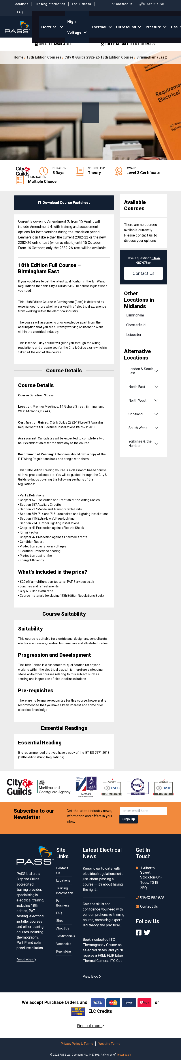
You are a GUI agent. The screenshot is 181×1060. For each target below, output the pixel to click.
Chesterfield (135, 325)
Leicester (133, 335)
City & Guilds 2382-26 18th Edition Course (98, 57)
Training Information (50, 4)
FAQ (20, 12)
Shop (60, 920)
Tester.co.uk (123, 1054)
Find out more (89, 1025)
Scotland (135, 414)
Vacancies (63, 944)
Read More (25, 960)
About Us (62, 928)
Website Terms (109, 1043)
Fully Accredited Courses (129, 44)
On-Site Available (55, 44)
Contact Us (123, 4)
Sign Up (128, 819)
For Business (81, 4)
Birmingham (135, 315)
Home (18, 57)
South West (137, 428)
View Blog (91, 976)
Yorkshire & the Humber (140, 443)
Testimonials (65, 936)
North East (136, 387)
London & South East (140, 371)
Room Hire (63, 951)
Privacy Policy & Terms (77, 1043)
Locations (21, 4)
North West (137, 400)
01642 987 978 (153, 4)
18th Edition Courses (43, 57)
